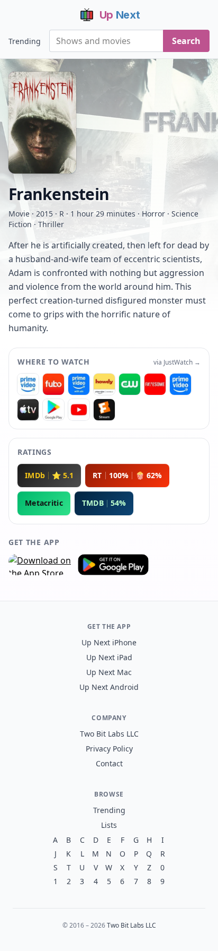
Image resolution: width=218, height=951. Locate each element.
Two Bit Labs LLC (109, 734)
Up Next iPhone (109, 642)
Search (186, 41)
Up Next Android (109, 687)
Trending (24, 41)
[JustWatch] (28, 384)
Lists (109, 825)
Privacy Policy (109, 748)
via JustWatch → (177, 362)
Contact (109, 763)
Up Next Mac (109, 672)
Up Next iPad (109, 657)
